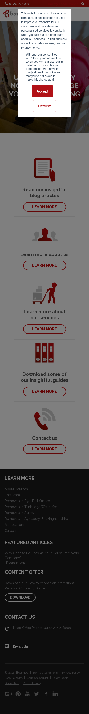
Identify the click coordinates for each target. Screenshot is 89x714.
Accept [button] (42, 91)
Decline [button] (44, 106)
